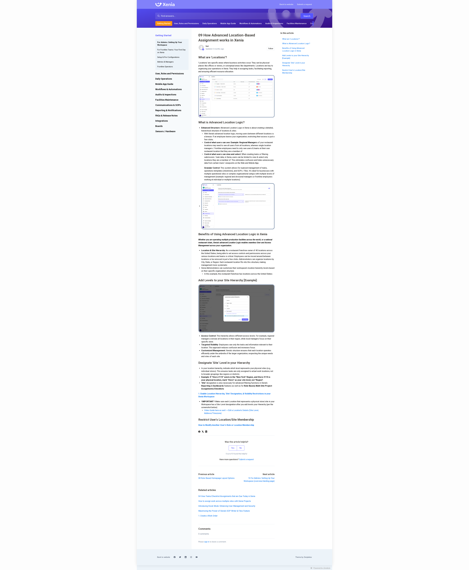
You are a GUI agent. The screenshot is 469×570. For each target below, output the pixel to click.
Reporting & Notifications (168, 110)
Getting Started (163, 23)
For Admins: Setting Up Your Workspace (169, 43)
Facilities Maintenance (297, 23)
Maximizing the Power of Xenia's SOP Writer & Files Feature (224, 511)
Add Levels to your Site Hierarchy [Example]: (295, 56)
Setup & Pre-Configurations (168, 57)
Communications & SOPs (168, 105)
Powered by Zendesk (321, 568)
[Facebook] (199, 432)
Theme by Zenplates (303, 557)
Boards (159, 126)
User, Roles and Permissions (186, 23)
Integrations (161, 121)
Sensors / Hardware (165, 131)
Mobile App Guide (228, 23)
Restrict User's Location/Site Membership (293, 71)
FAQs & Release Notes (166, 115)
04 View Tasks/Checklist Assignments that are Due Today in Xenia (226, 496)
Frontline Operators (165, 67)
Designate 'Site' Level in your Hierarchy (293, 64)
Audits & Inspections (274, 23)
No (240, 448)
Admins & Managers (165, 62)
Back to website (286, 4)
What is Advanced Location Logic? (296, 43)
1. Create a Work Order (208, 516)
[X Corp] (203, 432)
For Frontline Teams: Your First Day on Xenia (171, 51)
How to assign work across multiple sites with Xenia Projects (224, 501)
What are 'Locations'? (291, 39)
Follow (270, 49)
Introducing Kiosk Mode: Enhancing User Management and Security (226, 506)
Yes (232, 448)
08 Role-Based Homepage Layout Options (216, 478)
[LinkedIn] (206, 432)
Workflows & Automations (251, 23)
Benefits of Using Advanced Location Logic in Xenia (293, 49)
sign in (206, 542)
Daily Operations (210, 23)
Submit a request (304, 4)
